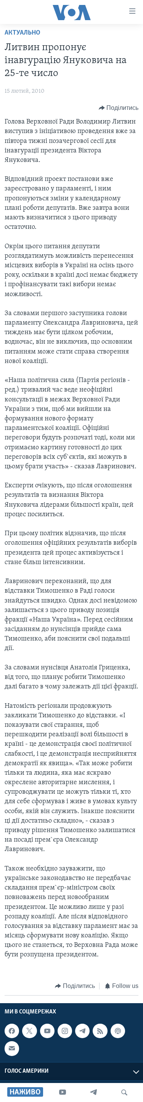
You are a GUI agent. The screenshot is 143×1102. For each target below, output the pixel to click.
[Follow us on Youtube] (47, 1031)
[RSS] (100, 1031)
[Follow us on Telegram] (82, 1031)
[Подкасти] (118, 1031)
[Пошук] (124, 1092)
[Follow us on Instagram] (65, 1031)
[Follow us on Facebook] (12, 1031)
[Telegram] (93, 1092)
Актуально (22, 33)
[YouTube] (62, 1092)
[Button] (119, 108)
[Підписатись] (12, 1049)
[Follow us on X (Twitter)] (29, 1031)
